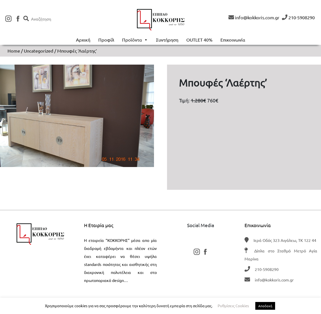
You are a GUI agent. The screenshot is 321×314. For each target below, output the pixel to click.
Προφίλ (106, 39)
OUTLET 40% (199, 39)
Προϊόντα (132, 39)
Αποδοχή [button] (265, 306)
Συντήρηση (167, 39)
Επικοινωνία (232, 39)
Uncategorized (38, 50)
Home (14, 50)
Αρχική (83, 39)
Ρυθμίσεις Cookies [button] (233, 305)
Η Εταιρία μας (98, 225)
